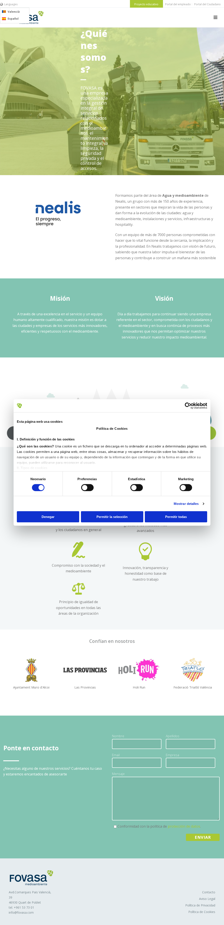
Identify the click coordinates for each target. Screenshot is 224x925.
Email (116, 755)
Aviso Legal (207, 899)
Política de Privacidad (200, 905)
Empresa (172, 755)
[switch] (87, 487)
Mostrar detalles (186, 504)
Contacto (208, 892)
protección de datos (184, 826)
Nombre (118, 736)
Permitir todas (176, 517)
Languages (11, 4)
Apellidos (172, 736)
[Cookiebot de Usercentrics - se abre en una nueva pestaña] (188, 405)
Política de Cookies (201, 912)
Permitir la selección (112, 517)
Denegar (48, 517)
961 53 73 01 (25, 907)
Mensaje (118, 773)
